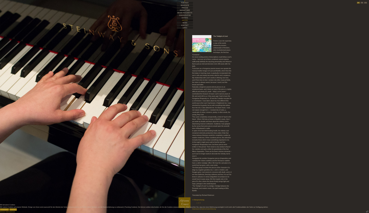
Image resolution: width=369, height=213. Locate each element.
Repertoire (185, 10)
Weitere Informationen (7, 212)
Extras (185, 18)
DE (358, 3)
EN (365, 3)
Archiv (185, 20)
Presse (185, 8)
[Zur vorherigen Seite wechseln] (195, 203)
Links (185, 28)
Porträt (185, 3)
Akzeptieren (4, 209)
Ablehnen (13, 209)
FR (362, 3)
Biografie (185, 5)
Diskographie (185, 15)
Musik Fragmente (184, 13)
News (185, 23)
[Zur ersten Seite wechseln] (193, 203)
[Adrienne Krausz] (184, 202)
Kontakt (185, 25)
